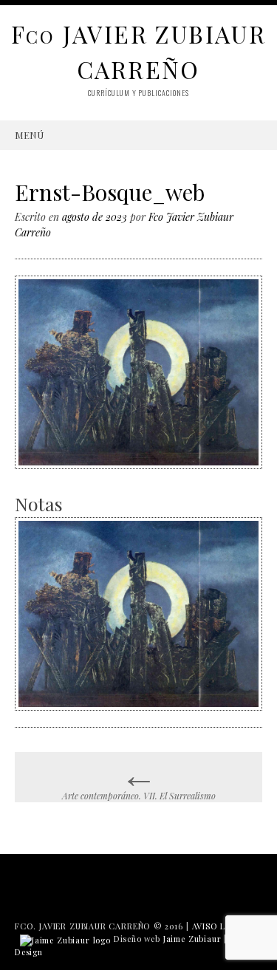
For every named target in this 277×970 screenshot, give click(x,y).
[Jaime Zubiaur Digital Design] (65, 938)
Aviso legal (220, 926)
